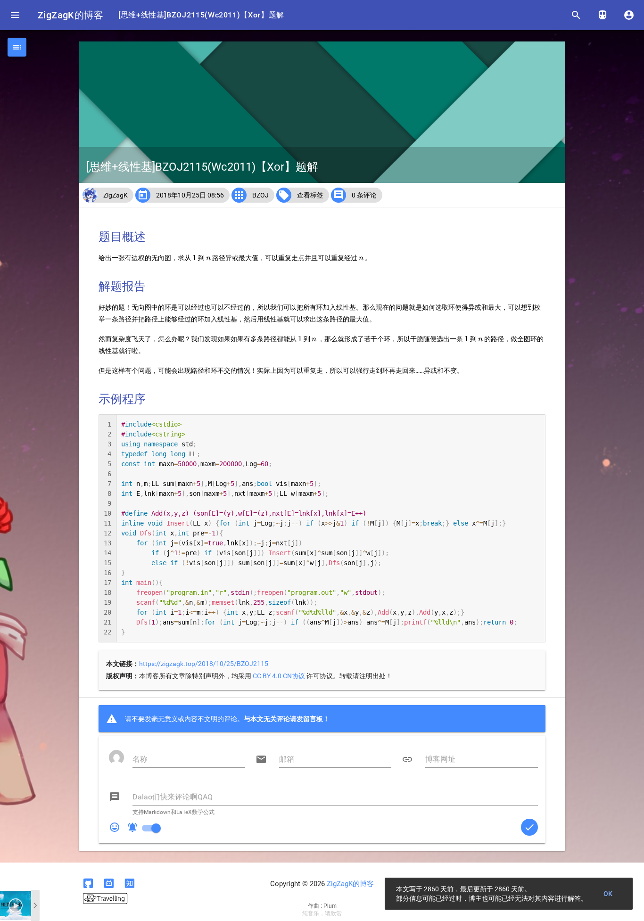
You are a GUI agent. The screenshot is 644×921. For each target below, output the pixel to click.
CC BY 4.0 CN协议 (279, 676)
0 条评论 (364, 195)
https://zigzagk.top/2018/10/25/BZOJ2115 (203, 663)
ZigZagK (115, 195)
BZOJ (260, 195)
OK (608, 893)
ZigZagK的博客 (70, 15)
